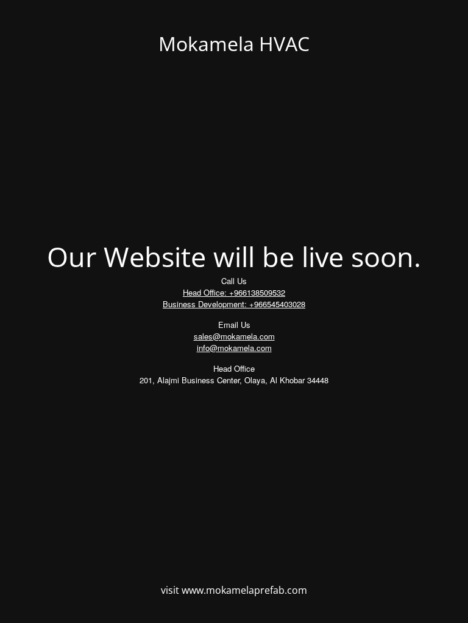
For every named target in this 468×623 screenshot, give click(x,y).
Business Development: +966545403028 (234, 304)
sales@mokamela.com (234, 336)
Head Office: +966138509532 (234, 292)
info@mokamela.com (234, 347)
